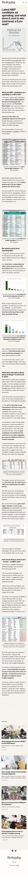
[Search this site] (23, 2)
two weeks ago (16, 60)
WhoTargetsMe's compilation (10, 131)
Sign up (14, 862)
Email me (20, 454)
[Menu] (25, 2)
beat (3, 605)
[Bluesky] (15, 851)
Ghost (17, 865)
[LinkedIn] (12, 851)
